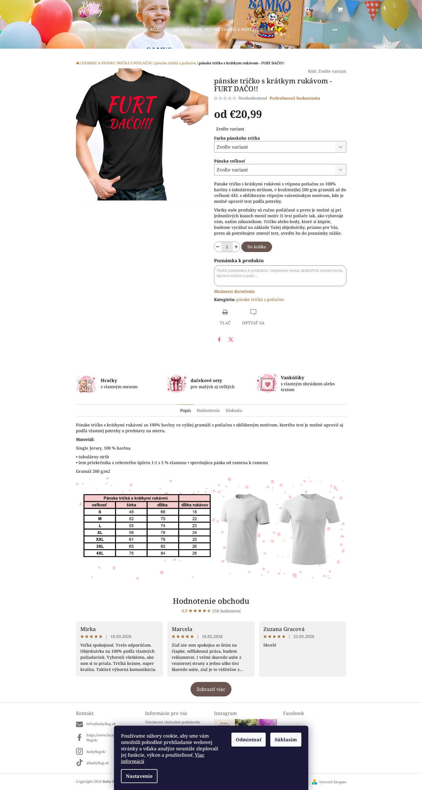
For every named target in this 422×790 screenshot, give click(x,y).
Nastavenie (139, 776)
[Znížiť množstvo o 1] (217, 247)
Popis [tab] (185, 410)
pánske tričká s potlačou (260, 299)
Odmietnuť (248, 739)
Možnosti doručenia (234, 291)
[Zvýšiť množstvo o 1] (236, 247)
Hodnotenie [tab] (208, 410)
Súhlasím (286, 739)
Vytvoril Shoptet (332, 782)
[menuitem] (123, 29)
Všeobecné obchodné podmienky (172, 722)
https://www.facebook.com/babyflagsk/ (112, 737)
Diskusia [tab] (234, 410)
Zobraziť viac (211, 689)
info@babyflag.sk (101, 723)
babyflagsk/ (96, 751)
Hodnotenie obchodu (211, 601)
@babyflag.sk (97, 762)
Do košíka (256, 246)
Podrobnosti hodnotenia (295, 98)
